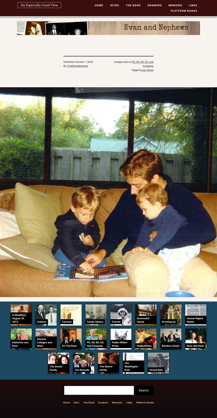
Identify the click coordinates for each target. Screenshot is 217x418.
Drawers (155, 5)
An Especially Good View (39, 5)
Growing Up (169, 321)
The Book (133, 5)
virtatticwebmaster (77, 65)
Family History (95, 321)
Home (99, 5)
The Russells (82, 369)
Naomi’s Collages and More (44, 342)
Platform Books (184, 10)
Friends (116, 321)
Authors (41, 321)
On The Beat (69, 345)
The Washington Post (131, 366)
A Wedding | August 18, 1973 (19, 318)
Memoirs (175, 5)
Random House (171, 345)
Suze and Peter (195, 345)
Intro (114, 5)
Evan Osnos (147, 70)
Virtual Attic (156, 369)
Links (193, 5)
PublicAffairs (144, 345)
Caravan (67, 321)
